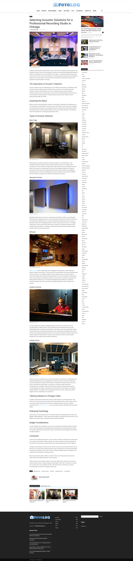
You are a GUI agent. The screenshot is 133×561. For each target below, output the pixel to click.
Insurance (84, 213)
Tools (83, 303)
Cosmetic (84, 128)
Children (84, 120)
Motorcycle (84, 234)
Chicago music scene (44, 405)
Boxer (83, 99)
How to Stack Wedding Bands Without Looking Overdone (40, 552)
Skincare (84, 280)
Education (84, 151)
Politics (83, 261)
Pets (83, 257)
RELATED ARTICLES (34, 486)
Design (83, 143)
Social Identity (85, 284)
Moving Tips (84, 238)
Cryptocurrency (85, 132)
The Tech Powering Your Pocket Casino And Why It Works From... (91, 29)
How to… (84, 205)
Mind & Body (85, 228)
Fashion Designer (86, 165)
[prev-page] (30, 505)
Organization (85, 251)
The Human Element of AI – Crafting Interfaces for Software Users (95, 48)
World (83, 321)
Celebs (83, 118)
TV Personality (85, 307)
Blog (83, 97)
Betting (83, 91)
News (83, 249)
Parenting (84, 253)
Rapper (83, 263)
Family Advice (85, 161)
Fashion (83, 163)
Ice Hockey (84, 207)
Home (38, 10)
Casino (83, 114)
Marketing (84, 226)
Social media (85, 288)
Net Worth (66, 10)
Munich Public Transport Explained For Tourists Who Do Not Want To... (96, 55)
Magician (84, 224)
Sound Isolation (67, 471)
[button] (101, 11)
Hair (83, 195)
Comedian (84, 122)
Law (83, 217)
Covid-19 (84, 130)
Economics (84, 149)
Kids (83, 215)
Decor (83, 141)
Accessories (84, 72)
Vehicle (83, 313)
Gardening (84, 188)
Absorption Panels (37, 471)
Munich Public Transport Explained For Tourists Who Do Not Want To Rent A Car (40, 548)
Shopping (84, 274)
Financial (84, 174)
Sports (83, 290)
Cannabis (84, 109)
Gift (83, 190)
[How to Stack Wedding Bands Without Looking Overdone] (84, 62)
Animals (84, 80)
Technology (79, 10)
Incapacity (84, 209)
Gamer (83, 184)
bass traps (52, 471)
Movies (83, 236)
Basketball (84, 87)
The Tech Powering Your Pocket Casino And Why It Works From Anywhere (41, 535)
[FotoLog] (66, 4)
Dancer (83, 138)
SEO (83, 271)
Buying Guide (85, 107)
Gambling (84, 182)
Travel (94, 10)
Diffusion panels (33, 270)
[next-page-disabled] (32, 505)
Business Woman (86, 103)
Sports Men (84, 292)
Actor (83, 74)
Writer (83, 323)
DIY (82, 145)
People (83, 255)
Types (83, 309)
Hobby (83, 201)
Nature (83, 244)
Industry (84, 211)
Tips (83, 301)
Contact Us (88, 10)
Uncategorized (85, 311)
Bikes (83, 93)
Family (83, 159)
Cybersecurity (85, 136)
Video (83, 315)
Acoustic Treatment (45, 471)
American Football (86, 78)
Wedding (84, 319)
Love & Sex (84, 222)
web (83, 317)
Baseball (84, 84)
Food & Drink (85, 176)
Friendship (84, 178)
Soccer (83, 282)
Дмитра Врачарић (34, 29)
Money (83, 232)
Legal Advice (85, 219)
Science (83, 269)
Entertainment (52, 10)
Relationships (85, 265)
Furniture (84, 180)
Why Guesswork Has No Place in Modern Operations (38, 539)
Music (34, 14)
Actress (83, 76)
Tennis (83, 298)
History (83, 199)
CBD (83, 116)
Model (83, 230)
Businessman (85, 105)
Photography (85, 259)
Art (82, 82)
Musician (84, 242)
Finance (83, 172)
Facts (83, 157)
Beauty (83, 89)
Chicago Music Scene (59, 471)
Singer (83, 276)
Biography (84, 95)
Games (60, 10)
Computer (84, 126)
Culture (83, 134)
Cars (83, 111)
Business (44, 10)
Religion (84, 267)
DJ (82, 147)
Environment (85, 155)
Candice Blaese (84, 32)
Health (83, 197)
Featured (84, 170)
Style (72, 10)
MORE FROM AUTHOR (45, 486)
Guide (83, 192)
